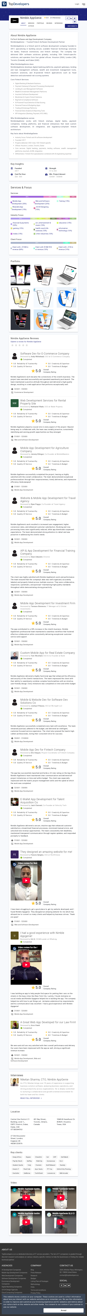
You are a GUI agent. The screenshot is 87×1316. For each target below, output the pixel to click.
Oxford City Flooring (64, 1169)
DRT (54, 1157)
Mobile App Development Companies (14, 1272)
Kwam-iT (16, 1169)
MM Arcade (64, 1173)
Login (77, 4)
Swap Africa (17, 1157)
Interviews (59, 23)
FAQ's (32, 1287)
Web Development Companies (12, 1275)
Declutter (16, 1173)
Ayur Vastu (39, 1169)
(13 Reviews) (53, 18)
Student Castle (18, 1165)
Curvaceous (51, 1161)
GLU (61, 1161)
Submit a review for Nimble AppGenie (26, 341)
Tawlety (62, 1165)
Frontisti (38, 1165)
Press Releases (36, 1272)
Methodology (35, 1284)
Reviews (49, 23)
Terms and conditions (38, 1290)
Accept (63, 1310)
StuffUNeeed (50, 1165)
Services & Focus (31, 24)
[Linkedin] (71, 18)
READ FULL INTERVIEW (30, 1098)
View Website (72, 26)
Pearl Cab (27, 1169)
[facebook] (67, 18)
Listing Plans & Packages (39, 1281)
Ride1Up (39, 1161)
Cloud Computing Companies (12, 1292)
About (23, 23)
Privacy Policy (35, 1293)
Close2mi (38, 1157)
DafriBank (64, 1157)
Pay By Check (17, 1161)
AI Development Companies (11, 1270)
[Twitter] (74, 18)
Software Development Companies (14, 1278)
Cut (47, 1157)
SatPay (29, 1161)
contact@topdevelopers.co (69, 1275)
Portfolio (40, 23)
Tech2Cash (39, 1173)
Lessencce (51, 1173)
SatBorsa (27, 1173)
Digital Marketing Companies (12, 1287)
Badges (33, 1278)
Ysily (29, 1165)
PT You (49, 1169)
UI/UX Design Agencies (10, 1290)
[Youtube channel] (74, 21)
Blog (32, 1270)
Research (34, 1275)
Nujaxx (28, 1157)
